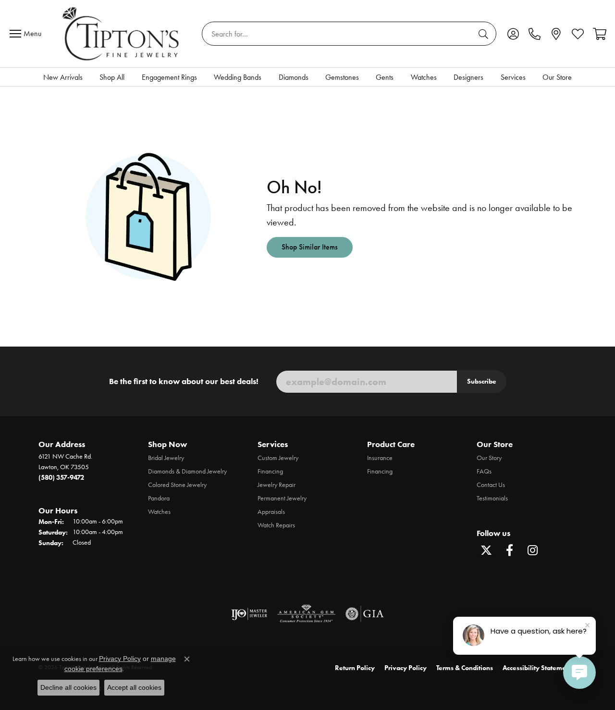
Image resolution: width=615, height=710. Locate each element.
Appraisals (271, 512)
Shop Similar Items (310, 246)
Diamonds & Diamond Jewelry (187, 471)
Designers (468, 77)
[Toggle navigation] (28, 33)
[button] (513, 33)
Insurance (380, 458)
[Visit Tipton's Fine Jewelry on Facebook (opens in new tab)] (509, 550)
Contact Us (491, 485)
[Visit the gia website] (364, 614)
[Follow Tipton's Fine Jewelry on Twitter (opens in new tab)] (486, 550)
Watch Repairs (276, 525)
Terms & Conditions (464, 668)
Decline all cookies (68, 687)
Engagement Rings (169, 77)
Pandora (159, 498)
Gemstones (342, 77)
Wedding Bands (237, 77)
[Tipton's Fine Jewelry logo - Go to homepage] (121, 33)
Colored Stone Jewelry (177, 485)
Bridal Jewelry (166, 458)
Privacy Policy (405, 668)
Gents (385, 77)
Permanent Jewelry (282, 498)
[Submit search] (485, 33)
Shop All (111, 77)
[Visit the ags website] (306, 614)
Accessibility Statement (537, 668)
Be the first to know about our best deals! (183, 381)
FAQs (484, 471)
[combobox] (338, 33)
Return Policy (355, 668)
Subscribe (481, 381)
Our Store (557, 77)
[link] (535, 33)
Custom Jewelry (278, 458)
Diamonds (293, 77)
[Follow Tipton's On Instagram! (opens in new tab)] (532, 550)
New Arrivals (63, 77)
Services (513, 77)
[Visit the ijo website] (249, 614)
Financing (270, 471)
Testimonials (492, 498)
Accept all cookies (134, 687)
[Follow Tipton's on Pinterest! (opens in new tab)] (555, 550)
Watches (424, 77)
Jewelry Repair (276, 485)
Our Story (489, 458)
